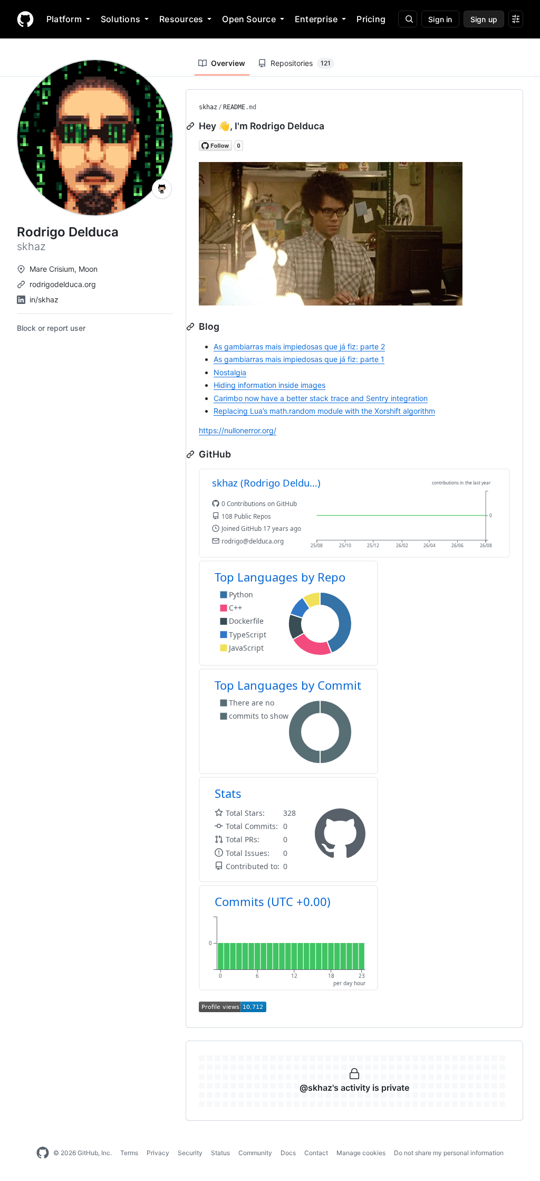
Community (255, 1153)
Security (190, 1153)
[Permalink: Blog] (191, 326)
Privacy (158, 1153)
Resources (181, 19)
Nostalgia (230, 372)
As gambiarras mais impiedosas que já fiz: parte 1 (299, 359)
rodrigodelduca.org (63, 284)
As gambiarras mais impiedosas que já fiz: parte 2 (299, 346)
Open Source (249, 19)
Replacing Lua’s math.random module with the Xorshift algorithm (324, 410)
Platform (64, 19)
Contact (316, 1153)
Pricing (370, 19)
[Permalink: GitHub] (191, 454)
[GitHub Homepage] (42, 1153)
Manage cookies (360, 1153)
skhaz (208, 107)
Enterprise (316, 19)
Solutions (120, 19)
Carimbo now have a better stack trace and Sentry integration (321, 398)
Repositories (301, 63)
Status (220, 1153)
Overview (228, 63)
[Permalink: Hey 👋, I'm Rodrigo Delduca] (191, 126)
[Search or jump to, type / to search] (407, 19)
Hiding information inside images (269, 384)
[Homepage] (25, 19)
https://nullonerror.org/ (237, 430)
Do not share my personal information (449, 1153)
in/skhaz (44, 299)
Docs (288, 1153)
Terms (129, 1153)
